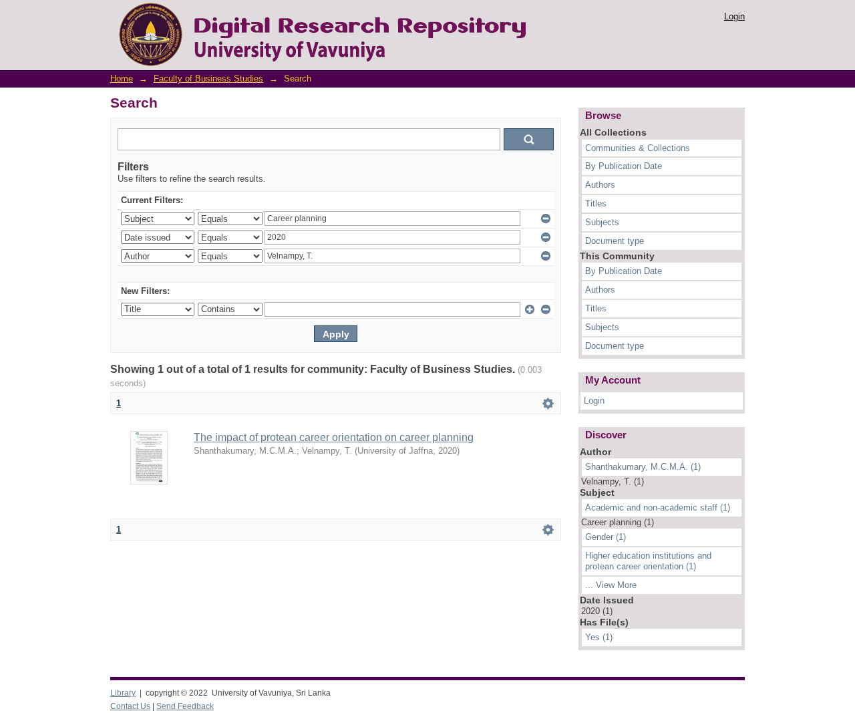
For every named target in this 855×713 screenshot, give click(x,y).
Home (121, 79)
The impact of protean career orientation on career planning (334, 437)
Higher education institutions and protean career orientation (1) (648, 561)
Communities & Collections (637, 148)
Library (123, 693)
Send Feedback (185, 706)
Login (734, 16)
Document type (614, 241)
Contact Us (130, 706)
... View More (611, 585)
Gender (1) (605, 537)
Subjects (602, 222)
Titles (596, 203)
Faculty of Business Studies (208, 79)
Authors (600, 185)
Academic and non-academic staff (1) (657, 508)
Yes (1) (599, 637)
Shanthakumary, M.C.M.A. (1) (643, 467)
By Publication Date (623, 166)
